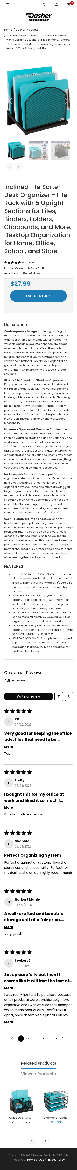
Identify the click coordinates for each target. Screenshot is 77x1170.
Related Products (38, 1063)
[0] (69, 5)
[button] (12, 262)
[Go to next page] (64, 1039)
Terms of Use (35, 1160)
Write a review (28, 696)
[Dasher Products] (38, 17)
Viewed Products (38, 1074)
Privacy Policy (56, 1160)
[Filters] (58, 696)
